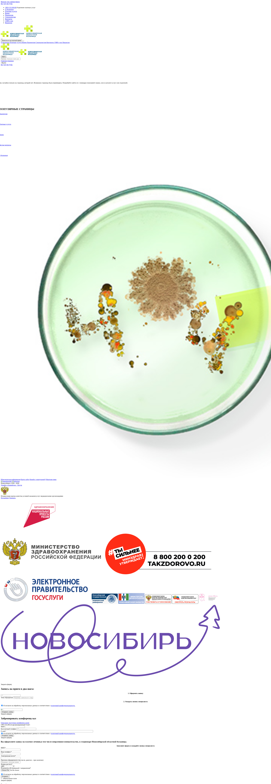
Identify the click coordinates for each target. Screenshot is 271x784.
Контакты (50, 42)
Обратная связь (50, 479)
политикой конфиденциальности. (63, 705)
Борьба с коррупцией (37, 479)
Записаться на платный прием (11, 40)
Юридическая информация (10, 479)
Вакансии (66, 42)
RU (2, 4)
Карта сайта (25, 479)
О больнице (5, 42)
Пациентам (31, 42)
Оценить (12, 498)
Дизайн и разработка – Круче (11, 485)
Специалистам (41, 42)
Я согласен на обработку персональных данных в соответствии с (39, 705)
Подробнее (5, 498)
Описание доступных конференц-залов (15, 723)
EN (5, 4)
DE (7, 4)
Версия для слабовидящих (10, 2)
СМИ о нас (58, 42)
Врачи (24, 42)
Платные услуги (16, 42)
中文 (11, 4)
